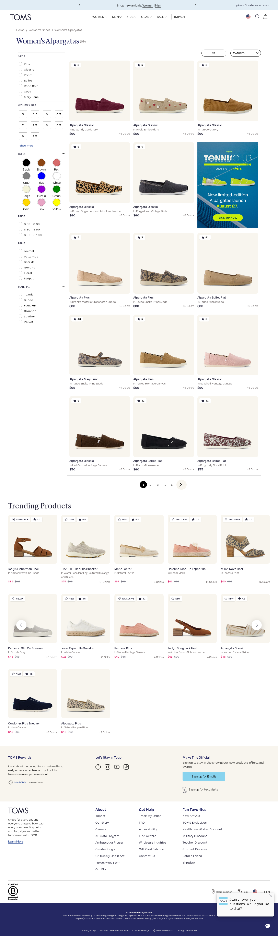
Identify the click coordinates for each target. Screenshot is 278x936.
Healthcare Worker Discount (202, 829)
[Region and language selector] (248, 16)
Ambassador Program (110, 842)
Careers (100, 829)
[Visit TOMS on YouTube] (116, 767)
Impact (100, 816)
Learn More (15, 841)
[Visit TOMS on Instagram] (107, 767)
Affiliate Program (107, 836)
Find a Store (147, 836)
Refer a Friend (192, 856)
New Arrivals (191, 816)
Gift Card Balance (151, 849)
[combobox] (246, 53)
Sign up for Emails (204, 776)
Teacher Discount (195, 842)
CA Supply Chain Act (110, 856)
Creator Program (107, 849)
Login (237, 5)
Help (245, 891)
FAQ (142, 822)
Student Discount (195, 849)
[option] (41, 64)
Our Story (102, 822)
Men (158, 5)
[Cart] (265, 16)
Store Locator (224, 891)
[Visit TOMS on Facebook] (98, 767)
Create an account (257, 5)
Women (147, 5)
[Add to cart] (122, 115)
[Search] (256, 16)
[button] (106, 17)
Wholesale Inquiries (152, 842)
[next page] (178, 484)
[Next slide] (196, 5)
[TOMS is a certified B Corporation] (13, 892)
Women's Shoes (39, 30)
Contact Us (147, 856)
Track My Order (150, 816)
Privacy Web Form (108, 862)
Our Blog (101, 869)
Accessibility (148, 829)
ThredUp (189, 862)
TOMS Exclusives (195, 822)
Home (20, 30)
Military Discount (195, 836)
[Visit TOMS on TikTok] (126, 767)
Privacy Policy (85, 915)
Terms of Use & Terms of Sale (114, 930)
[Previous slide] (79, 5)
